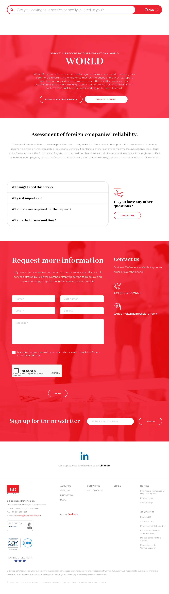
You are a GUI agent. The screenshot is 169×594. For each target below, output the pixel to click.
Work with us (94, 490)
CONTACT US (127, 215)
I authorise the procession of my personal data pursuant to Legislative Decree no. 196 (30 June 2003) (58, 354)
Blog (63, 499)
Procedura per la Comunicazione (148, 546)
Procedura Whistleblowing (152, 526)
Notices (144, 486)
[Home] (15, 1)
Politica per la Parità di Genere (151, 539)
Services (56, 53)
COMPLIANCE (147, 512)
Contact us (93, 486)
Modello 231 (145, 517)
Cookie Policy (146, 502)
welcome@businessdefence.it (27, 515)
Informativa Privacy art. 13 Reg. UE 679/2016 (152, 492)
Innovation (66, 495)
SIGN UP (150, 421)
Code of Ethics (146, 521)
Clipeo (117, 486)
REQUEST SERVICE (106, 99)
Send (58, 393)
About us (65, 486)
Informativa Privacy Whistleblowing (149, 532)
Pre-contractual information (85, 53)
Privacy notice (146, 498)
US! (154, 9)
